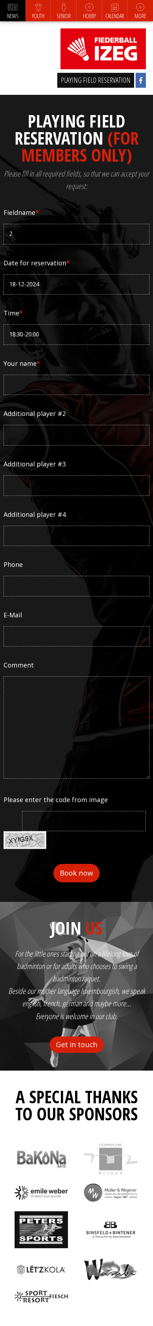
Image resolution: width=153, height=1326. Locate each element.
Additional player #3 (35, 464)
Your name (22, 363)
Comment (19, 665)
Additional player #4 (35, 514)
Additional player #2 (35, 413)
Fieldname (21, 212)
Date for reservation (37, 263)
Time (13, 313)
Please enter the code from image (56, 799)
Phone (13, 564)
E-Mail (13, 615)
